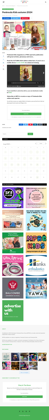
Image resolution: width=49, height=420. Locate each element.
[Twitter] (3, 59)
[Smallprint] (12, 265)
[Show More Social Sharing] (31, 18)
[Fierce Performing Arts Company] (36, 197)
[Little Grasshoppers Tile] (12, 242)
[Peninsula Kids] (24, 2)
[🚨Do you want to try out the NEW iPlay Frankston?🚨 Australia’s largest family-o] (33, 357)
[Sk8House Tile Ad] (12, 197)
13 (18, 164)
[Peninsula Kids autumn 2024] (24, 35)
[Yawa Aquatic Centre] (36, 288)
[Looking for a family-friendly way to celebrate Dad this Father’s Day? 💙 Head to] (6, 357)
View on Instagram (24, 372)
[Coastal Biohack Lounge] (12, 220)
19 (11, 171)
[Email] (3, 69)
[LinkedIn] (3, 62)
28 (5, 152)
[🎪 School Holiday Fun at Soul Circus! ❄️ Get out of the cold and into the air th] (24, 366)
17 (43, 164)
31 (24, 152)
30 (18, 152)
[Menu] (3, 2)
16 (37, 164)
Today (40, 143)
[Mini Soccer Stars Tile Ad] (36, 220)
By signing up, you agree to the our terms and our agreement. (26, 117)
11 (5, 164)
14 (24, 164)
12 (11, 164)
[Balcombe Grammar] (12, 288)
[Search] (45, 2)
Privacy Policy (33, 117)
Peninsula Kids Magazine (8, 9)
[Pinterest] (3, 66)
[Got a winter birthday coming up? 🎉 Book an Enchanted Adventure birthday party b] (42, 357)
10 (43, 158)
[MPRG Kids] (36, 242)
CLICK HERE (20, 62)
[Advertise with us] (12, 310)
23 (37, 171)
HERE (10, 92)
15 (30, 164)
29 (11, 152)
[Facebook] (3, 56)
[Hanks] (36, 265)
